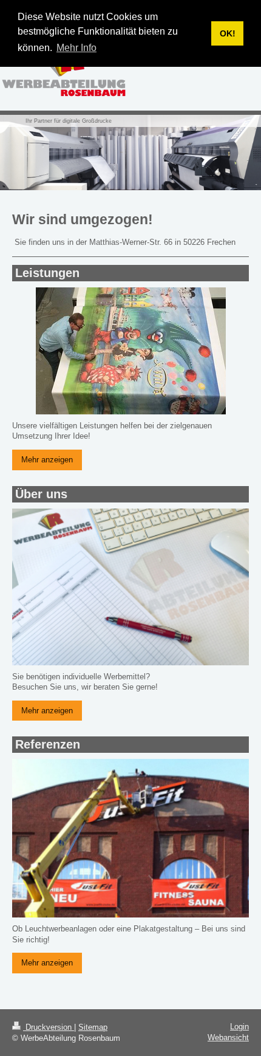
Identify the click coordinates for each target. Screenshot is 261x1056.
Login (239, 1026)
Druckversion (48, 1027)
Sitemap (92, 1027)
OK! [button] (228, 33)
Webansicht (228, 1037)
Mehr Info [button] (76, 48)
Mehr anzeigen (47, 459)
